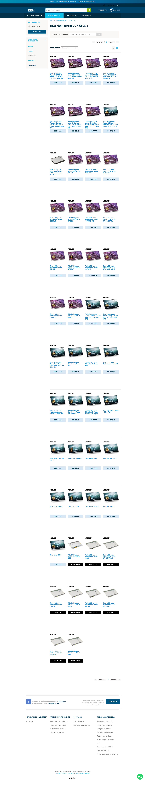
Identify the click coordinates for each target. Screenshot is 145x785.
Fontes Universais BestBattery (107, 754)
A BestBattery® (78, 721)
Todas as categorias (106, 717)
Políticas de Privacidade (82, 773)
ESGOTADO (75, 564)
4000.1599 (62, 701)
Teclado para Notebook (105, 732)
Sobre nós (29, 721)
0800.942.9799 (53, 704)
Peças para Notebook (104, 736)
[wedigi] (72, 778)
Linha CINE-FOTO (103, 751)
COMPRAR (58, 83)
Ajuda (118, 5)
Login (104, 5)
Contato (58, 773)
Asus (70, 20)
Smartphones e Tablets (105, 747)
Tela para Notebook (61, 20)
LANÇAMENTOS (71, 16)
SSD (98, 743)
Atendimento (102, 10)
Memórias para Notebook (105, 740)
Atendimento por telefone (59, 721)
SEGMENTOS (86, 16)
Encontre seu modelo (60, 34)
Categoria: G (35, 26)
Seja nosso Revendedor (81, 725)
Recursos (77, 717)
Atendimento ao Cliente (60, 717)
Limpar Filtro (37, 32)
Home (51, 20)
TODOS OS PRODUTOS (34, 16)
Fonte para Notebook (104, 725)
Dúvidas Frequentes (57, 732)
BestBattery (32, 55)
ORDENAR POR (55, 48)
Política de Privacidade (57, 729)
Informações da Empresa (36, 717)
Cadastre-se (111, 5)
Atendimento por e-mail (58, 725)
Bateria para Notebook (105, 721)
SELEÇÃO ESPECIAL (54, 16)
